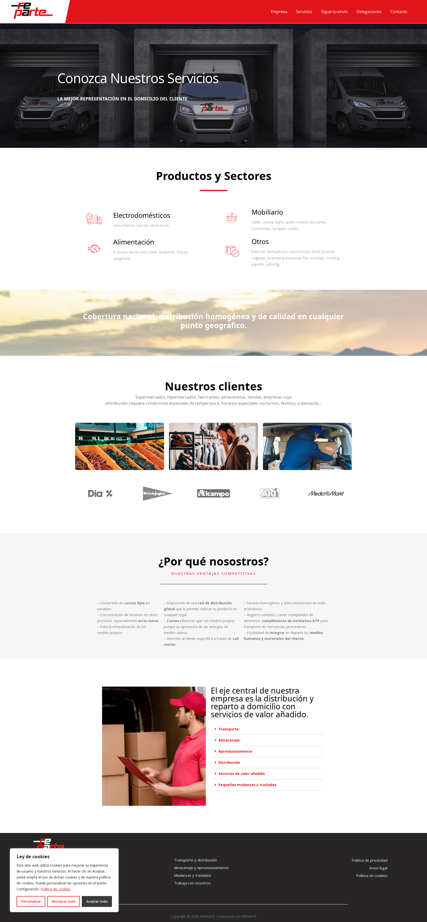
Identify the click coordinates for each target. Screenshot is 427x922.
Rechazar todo (64, 901)
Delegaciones (369, 11)
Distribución (229, 762)
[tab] (267, 729)
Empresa (279, 11)
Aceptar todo (97, 901)
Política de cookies (56, 889)
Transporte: (229, 729)
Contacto (398, 11)
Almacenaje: (229, 740)
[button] (195, 860)
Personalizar (31, 901)
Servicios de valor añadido (241, 773)
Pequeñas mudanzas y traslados (247, 784)
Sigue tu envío (334, 11)
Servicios (304, 11)
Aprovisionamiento (235, 751)
